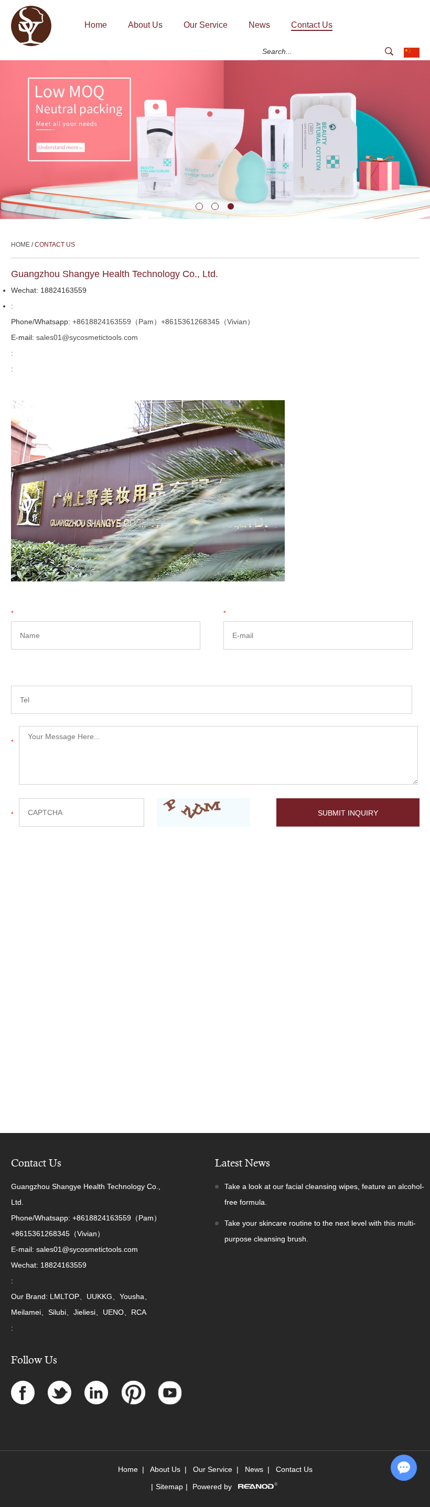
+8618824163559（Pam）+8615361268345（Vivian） (163, 321)
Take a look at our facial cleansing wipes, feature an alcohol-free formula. (324, 1194)
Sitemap (169, 1486)
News (259, 24)
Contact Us (311, 24)
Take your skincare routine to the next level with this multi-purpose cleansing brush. (320, 1231)
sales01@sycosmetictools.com (87, 337)
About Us (145, 24)
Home (95, 24)
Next (8, 139)
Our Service (206, 24)
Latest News (242, 1163)
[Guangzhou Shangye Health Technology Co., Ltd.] (31, 44)
